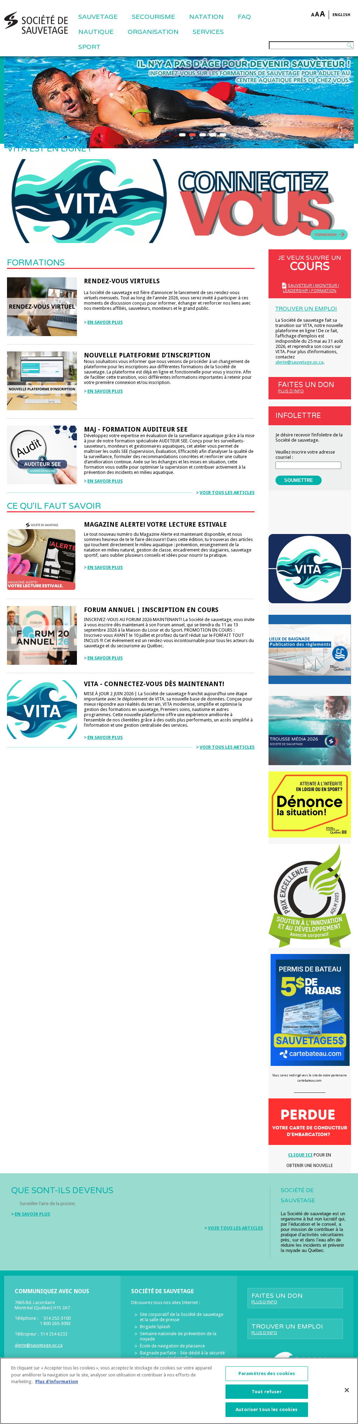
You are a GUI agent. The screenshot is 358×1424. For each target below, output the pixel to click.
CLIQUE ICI (300, 1155)
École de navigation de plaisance (172, 1345)
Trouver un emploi (306, 308)
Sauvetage (98, 17)
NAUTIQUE (96, 32)
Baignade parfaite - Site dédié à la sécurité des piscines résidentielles (182, 1355)
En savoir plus (105, 322)
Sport (89, 47)
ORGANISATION (153, 32)
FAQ (244, 17)
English (341, 15)
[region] (179, 1391)
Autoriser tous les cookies (267, 1409)
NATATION (206, 17)
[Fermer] (347, 1390)
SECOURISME (153, 17)
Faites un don (306, 387)
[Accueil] (36, 22)
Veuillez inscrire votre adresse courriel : (305, 454)
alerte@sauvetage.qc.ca (299, 362)
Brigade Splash (155, 1326)
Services (208, 32)
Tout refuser (267, 1391)
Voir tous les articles (227, 492)
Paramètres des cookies (266, 1373)
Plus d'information (56, 1381)
